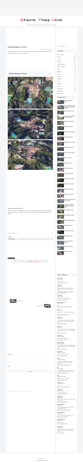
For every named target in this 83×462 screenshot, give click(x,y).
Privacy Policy (41, 458)
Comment (10, 354)
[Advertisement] (34, 8)
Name (9, 366)
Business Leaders (12, 258)
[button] (52, 233)
